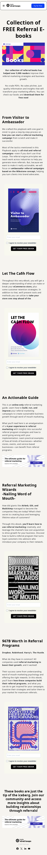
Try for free (38, 6)
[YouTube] (29, 848)
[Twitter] (21, 848)
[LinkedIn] (25, 848)
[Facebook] (17, 848)
